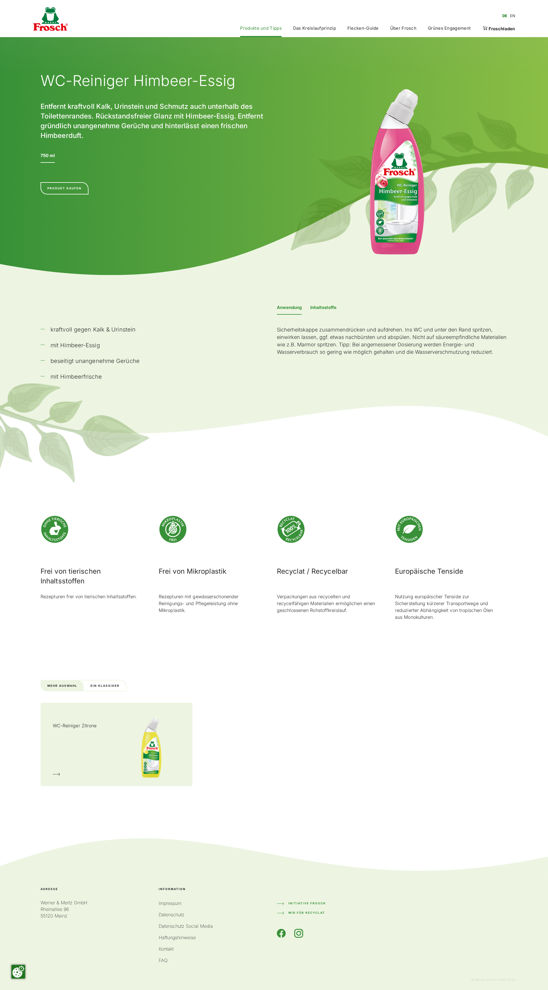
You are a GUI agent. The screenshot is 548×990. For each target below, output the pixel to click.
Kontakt (166, 949)
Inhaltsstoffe (323, 307)
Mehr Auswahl (62, 685)
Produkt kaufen (64, 188)
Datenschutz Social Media (186, 926)
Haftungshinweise (177, 937)
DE (504, 15)
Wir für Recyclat (306, 912)
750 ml (48, 155)
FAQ (163, 960)
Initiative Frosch (307, 903)
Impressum (170, 903)
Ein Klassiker (105, 685)
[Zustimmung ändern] (18, 972)
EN (512, 15)
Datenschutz (171, 914)
